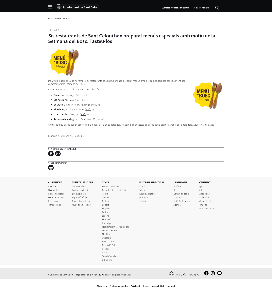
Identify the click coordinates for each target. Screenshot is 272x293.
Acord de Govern (56, 197)
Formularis (203, 204)
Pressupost (53, 201)
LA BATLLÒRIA (180, 182)
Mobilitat (106, 234)
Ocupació (106, 237)
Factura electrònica (81, 190)
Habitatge (106, 223)
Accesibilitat (158, 286)
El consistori (53, 190)
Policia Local (108, 241)
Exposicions (204, 193)
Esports (105, 215)
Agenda (177, 204)
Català (105, 193)
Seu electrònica (201, 7)
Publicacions (204, 197)
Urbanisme (107, 259)
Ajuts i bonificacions (81, 204)
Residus (105, 248)
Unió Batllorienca (182, 201)
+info (83, 95)
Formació (106, 219)
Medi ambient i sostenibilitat (115, 226)
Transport (178, 197)
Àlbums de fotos (205, 201)
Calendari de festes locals (114, 190)
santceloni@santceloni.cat (117, 274)
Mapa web (102, 286)
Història (142, 201)
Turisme (142, 190)
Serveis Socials (109, 256)
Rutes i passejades (147, 193)
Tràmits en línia (79, 186)
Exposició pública (80, 197)
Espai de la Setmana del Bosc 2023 (66, 135)
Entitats (105, 212)
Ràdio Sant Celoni (206, 208)
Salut (104, 252)
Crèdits (146, 286)
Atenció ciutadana (110, 186)
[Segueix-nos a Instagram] (212, 274)
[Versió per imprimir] (51, 168)
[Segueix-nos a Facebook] (206, 274)
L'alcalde (52, 186)
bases (211, 124)
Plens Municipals (56, 193)
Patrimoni (143, 197)
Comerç (57, 18)
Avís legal (135, 286)
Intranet (171, 286)
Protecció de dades (119, 286)
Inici (50, 18)
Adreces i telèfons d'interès (175, 7)
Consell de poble (181, 193)
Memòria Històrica (110, 230)
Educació (106, 204)
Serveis (177, 190)
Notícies (67, 18)
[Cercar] (217, 7)
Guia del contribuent (81, 201)
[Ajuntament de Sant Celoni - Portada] (78, 6)
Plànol (142, 186)
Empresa (106, 208)
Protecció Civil (108, 245)
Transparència (54, 204)
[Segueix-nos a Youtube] (219, 274)
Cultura (105, 201)
